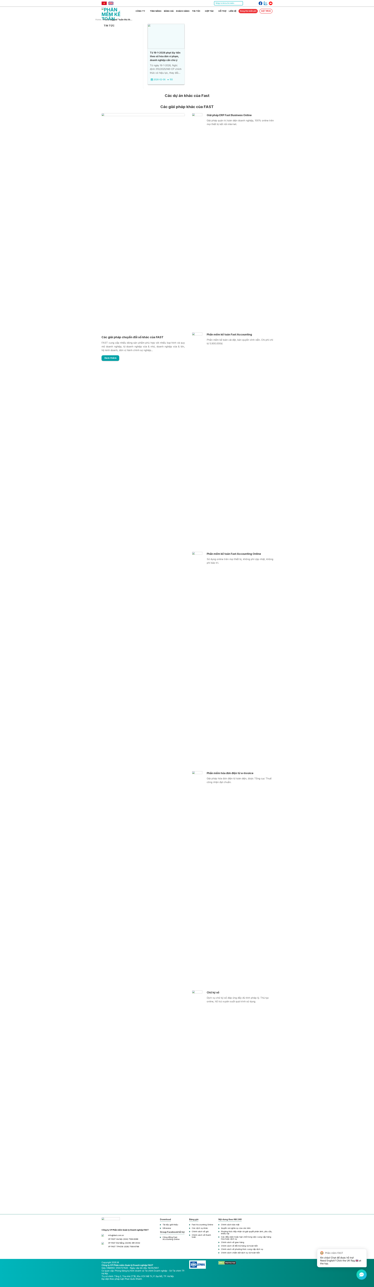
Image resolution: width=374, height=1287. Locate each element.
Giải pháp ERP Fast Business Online (229, 115)
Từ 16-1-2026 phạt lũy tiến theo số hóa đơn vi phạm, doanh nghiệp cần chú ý (165, 56)
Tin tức (196, 11)
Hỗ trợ (222, 11)
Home (98, 19)
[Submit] (240, 3)
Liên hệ (233, 11)
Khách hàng (182, 11)
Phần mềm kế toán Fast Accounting (229, 334)
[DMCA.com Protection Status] (227, 1262)
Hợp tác (209, 11)
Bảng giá (169, 11)
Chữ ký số (213, 992)
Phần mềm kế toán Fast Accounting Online (234, 553)
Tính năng (155, 11)
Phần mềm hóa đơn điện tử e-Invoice (230, 773)
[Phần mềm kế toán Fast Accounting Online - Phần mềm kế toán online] (116, 13)
